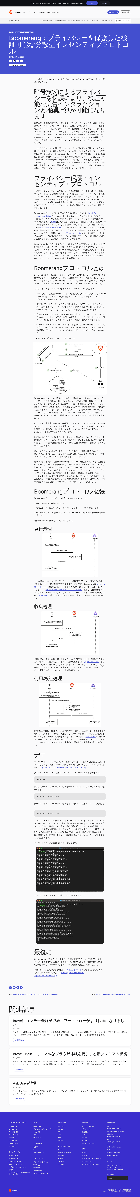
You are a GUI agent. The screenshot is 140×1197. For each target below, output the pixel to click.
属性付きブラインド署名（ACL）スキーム (64, 590)
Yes (92, 3)
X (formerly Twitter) (64, 1152)
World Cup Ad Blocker (40, 1173)
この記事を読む (19, 1040)
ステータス (12, 1137)
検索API (42, 12)
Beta (59, 1137)
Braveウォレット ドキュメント (91, 1164)
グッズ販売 (12, 1146)
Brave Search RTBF (15, 1161)
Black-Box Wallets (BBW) (51, 227)
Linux (59, 1135)
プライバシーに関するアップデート (44, 1129)
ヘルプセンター (13, 1126)
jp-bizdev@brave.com (114, 1147)
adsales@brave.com (116, 1142)
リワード (85, 1152)
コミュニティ (13, 1129)
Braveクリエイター (88, 1161)
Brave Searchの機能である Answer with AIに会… (113, 994)
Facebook (61, 1161)
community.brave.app (114, 1128)
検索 (24, 12)
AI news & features (47, 20)
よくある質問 (13, 1140)
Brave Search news (92, 20)
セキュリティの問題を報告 (123, 1190)
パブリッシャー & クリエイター (18, 1167)
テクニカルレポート (73, 970)
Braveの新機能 (13, 1132)
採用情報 (85, 1132)
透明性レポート (13, 1143)
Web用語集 (36, 1168)
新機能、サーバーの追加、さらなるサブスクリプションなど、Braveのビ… (36, 994)
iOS (59, 1132)
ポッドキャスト (38, 1137)
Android (60, 1129)
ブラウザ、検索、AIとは (40, 1162)
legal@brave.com (112, 1155)
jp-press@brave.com (113, 1152)
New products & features (24, 32)
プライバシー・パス (73, 233)
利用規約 (111, 1190)
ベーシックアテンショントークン (92, 1158)
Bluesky (60, 1158)
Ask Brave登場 (24, 1083)
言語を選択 (110, 1174)
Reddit (60, 1150)
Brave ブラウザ (13, 1155)
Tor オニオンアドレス (88, 1143)
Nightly (60, 1140)
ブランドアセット (87, 1129)
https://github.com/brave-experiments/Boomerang (63, 767)
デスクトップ (62, 1126)
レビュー (85, 1140)
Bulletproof (91, 736)
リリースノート (13, 1135)
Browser (17, 12)
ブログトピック (14, 21)
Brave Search (13, 1158)
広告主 (11, 1170)
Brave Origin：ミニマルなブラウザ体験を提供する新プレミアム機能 (70, 1054)
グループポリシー (38, 1152)
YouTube (61, 1164)
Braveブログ (37, 1126)
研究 (34, 1135)
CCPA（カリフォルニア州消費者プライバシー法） (19, 1173)
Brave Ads (36, 1150)
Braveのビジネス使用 (52, 12)
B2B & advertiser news (60, 20)
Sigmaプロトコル (91, 662)
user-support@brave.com (115, 1131)
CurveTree (42, 595)
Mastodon (61, 1155)
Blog (11, 32)
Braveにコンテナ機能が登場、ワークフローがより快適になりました (68, 1023)
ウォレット (85, 1155)
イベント (85, 1135)
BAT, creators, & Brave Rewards (76, 20)
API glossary (37, 1170)
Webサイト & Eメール (15, 1164)
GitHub (84, 1137)
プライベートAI (32, 12)
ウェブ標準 (36, 1132)
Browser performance (106, 20)
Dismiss (104, 3)
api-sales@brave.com (114, 1136)
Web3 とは (36, 1165)
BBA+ (53, 222)
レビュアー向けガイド (89, 1126)
